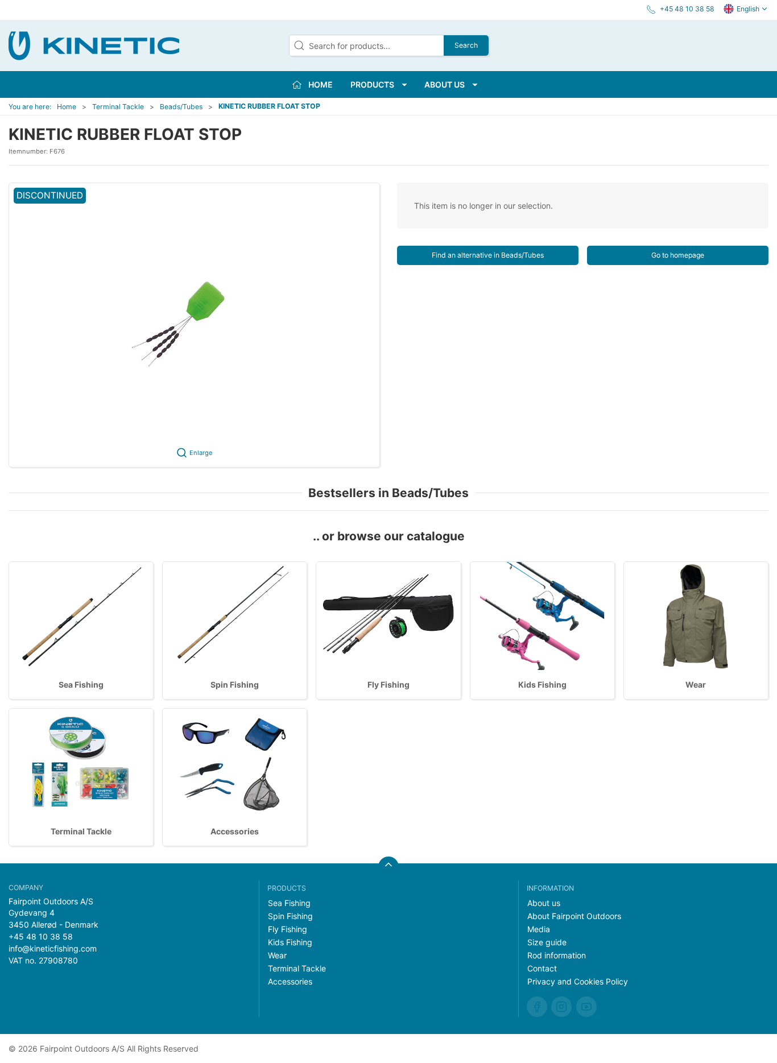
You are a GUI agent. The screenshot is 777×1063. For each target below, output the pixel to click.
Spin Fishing (234, 684)
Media (538, 929)
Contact (542, 968)
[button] (194, 325)
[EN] (94, 45)
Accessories (234, 831)
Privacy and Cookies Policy (577, 981)
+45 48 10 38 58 (41, 936)
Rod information (556, 955)
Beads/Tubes (181, 106)
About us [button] (444, 84)
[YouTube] (586, 1006)
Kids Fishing (542, 684)
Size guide (547, 942)
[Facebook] (537, 1006)
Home (66, 106)
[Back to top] (388, 867)
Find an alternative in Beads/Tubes (488, 255)
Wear (695, 684)
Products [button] (372, 84)
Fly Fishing (388, 684)
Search (466, 45)
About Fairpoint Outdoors (574, 916)
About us (543, 903)
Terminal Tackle (118, 106)
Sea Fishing (81, 684)
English (748, 9)
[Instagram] (561, 1006)
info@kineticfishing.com (53, 948)
